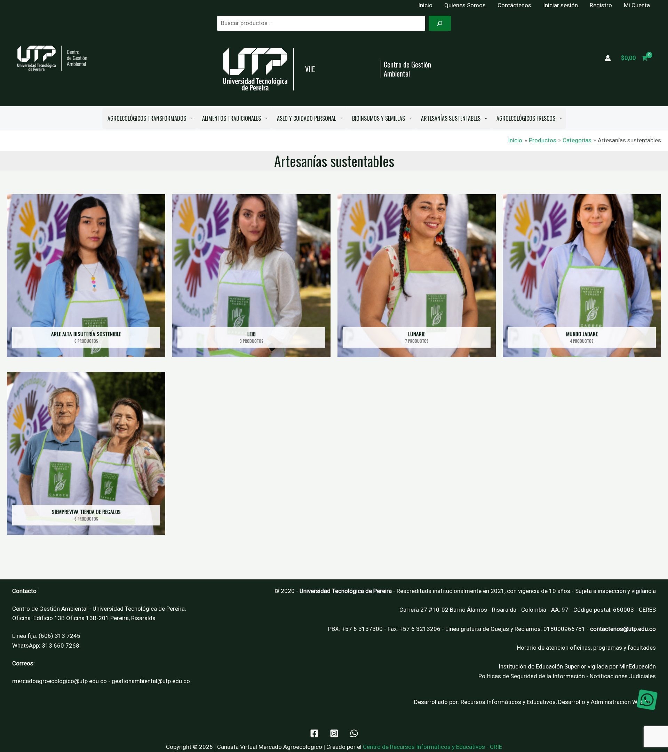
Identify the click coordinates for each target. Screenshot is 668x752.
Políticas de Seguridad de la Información (531, 676)
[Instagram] (334, 733)
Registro (601, 5)
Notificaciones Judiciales (623, 676)
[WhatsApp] (354, 733)
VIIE (310, 69)
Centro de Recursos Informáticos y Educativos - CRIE (432, 746)
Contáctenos (514, 5)
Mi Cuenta (637, 5)
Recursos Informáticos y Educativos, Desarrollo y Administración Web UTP (558, 701)
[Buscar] (440, 23)
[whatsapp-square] (647, 699)
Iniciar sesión (560, 5)
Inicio (425, 5)
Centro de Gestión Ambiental (407, 69)
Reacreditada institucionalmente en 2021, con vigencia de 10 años (483, 590)
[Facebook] (314, 733)
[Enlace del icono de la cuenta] (608, 58)
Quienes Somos (465, 5)
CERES (647, 609)
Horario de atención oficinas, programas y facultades (586, 647)
